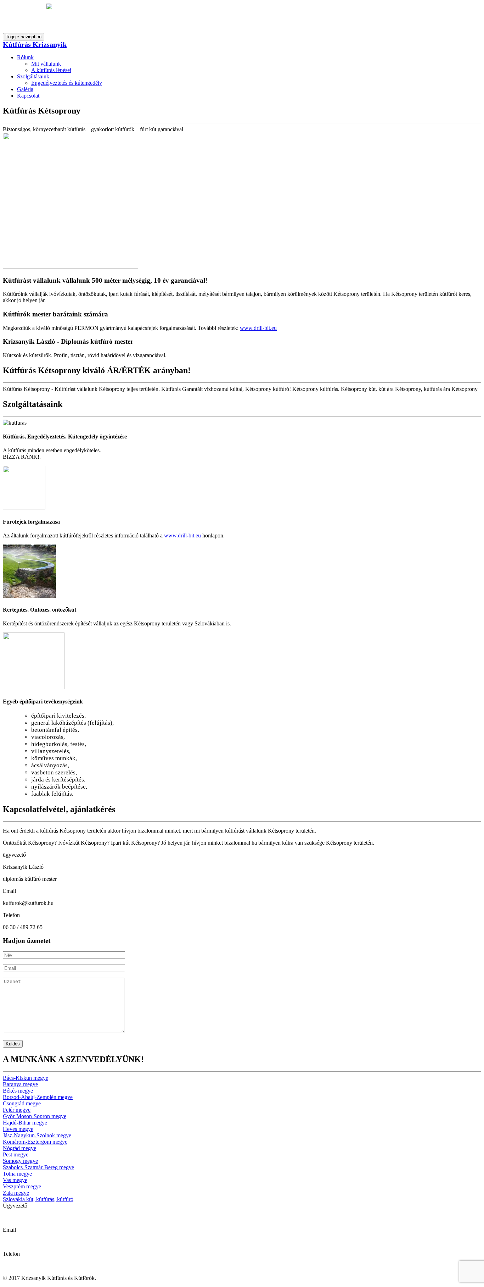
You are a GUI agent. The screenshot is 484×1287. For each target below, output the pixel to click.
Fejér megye (16, 1110)
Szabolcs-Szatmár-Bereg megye (38, 1167)
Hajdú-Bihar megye (25, 1123)
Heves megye (18, 1129)
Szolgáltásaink (33, 76)
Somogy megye (20, 1161)
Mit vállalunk (46, 64)
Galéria (25, 89)
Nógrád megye (19, 1148)
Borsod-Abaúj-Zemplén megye (38, 1097)
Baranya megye (20, 1084)
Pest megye (15, 1154)
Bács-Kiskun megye (25, 1078)
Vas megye (15, 1180)
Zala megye (16, 1193)
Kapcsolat (28, 96)
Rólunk (25, 57)
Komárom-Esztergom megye (35, 1142)
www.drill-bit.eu (258, 328)
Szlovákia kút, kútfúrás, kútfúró (38, 1199)
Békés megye (18, 1091)
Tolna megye (17, 1174)
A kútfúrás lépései (51, 70)
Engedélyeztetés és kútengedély (66, 83)
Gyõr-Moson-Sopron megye (34, 1116)
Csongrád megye (22, 1103)
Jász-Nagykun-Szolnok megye (37, 1135)
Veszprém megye (22, 1186)
